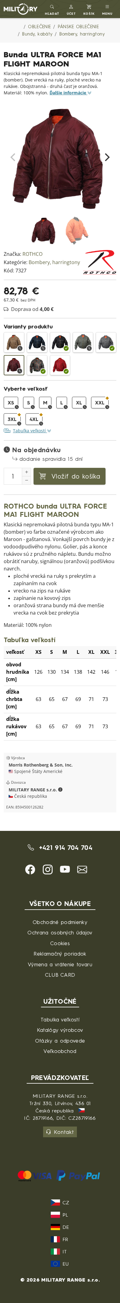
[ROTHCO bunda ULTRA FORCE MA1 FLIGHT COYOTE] (14, 342)
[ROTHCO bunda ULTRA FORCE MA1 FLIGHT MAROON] (14, 365)
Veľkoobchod (60, 1051)
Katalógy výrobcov (60, 1030)
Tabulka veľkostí (60, 1019)
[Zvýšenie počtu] (26, 472)
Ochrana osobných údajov (59, 932)
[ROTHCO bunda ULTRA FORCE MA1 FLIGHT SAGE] (83, 342)
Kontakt (64, 1132)
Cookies (60, 943)
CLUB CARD (60, 975)
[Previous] (13, 157)
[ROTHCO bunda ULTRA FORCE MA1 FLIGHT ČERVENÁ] (60, 365)
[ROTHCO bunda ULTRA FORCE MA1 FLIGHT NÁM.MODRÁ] (37, 342)
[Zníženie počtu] (26, 480)
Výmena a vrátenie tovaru (60, 964)
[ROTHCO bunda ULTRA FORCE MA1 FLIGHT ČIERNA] (60, 342)
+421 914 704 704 (64, 847)
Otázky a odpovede (60, 1040)
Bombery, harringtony (54, 262)
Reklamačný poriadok (60, 953)
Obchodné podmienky (60, 922)
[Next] (106, 157)
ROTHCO (32, 254)
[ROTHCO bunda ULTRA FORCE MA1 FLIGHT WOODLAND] (37, 365)
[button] (71, 9)
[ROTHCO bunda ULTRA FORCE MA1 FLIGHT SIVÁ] (106, 342)
